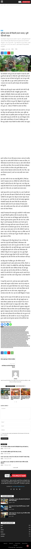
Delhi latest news (11, 329)
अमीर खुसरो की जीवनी (3, 334)
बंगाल (18, 342)
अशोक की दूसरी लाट (15, 334)
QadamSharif (18, 331)
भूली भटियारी (7, 343)
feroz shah (23, 329)
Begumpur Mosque (5, 328)
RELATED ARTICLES (10, 386)
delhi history (4, 329)
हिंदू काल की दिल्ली (10, 347)
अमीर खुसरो (27, 333)
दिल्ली (4, 5)
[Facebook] (2, 53)
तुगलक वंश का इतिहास (22, 338)
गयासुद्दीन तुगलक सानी (12, 337)
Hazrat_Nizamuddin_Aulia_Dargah (7, 331)
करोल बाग (14, 335)
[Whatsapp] (10, 324)
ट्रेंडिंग (2, 527)
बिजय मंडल (25, 342)
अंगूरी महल (6, 333)
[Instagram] (14, 489)
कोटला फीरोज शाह (18, 335)
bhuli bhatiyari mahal (14, 328)
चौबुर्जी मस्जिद (21, 337)
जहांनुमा (9, 338)
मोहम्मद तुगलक (16, 344)
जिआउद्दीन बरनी (13, 338)
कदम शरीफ (10, 335)
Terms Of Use (24, 543)
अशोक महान (25, 334)
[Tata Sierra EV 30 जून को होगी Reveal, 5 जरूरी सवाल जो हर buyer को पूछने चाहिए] (4, 508)
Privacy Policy (17, 543)
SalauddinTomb (25, 331)
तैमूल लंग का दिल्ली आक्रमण (8, 339)
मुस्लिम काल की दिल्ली (4, 344)
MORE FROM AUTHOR (20, 386)
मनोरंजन (2, 530)
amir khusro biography (9, 326)
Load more (15, 467)
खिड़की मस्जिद (28, 335)
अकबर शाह (2, 333)
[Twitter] (5, 53)
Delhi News (18, 329)
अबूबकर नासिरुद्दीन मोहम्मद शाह (20, 333)
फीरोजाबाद (15, 342)
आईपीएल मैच (2, 335)
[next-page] (16, 402)
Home (2, 5)
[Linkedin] (7, 324)
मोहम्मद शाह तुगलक (25, 344)
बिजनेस (2, 532)
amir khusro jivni (18, 326)
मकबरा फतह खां (12, 343)
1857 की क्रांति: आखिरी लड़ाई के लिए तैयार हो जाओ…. (11, 451)
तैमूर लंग (2, 339)
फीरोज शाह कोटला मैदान (4, 342)
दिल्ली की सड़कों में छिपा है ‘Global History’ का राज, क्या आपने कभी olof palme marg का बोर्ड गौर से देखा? (5, 397)
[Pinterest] (8, 53)
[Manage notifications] (27, 546)
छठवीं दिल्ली (26, 337)
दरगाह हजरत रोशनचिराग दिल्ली (16, 339)
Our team (15, 545)
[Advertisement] (15, 18)
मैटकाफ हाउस (11, 344)
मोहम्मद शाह (20, 344)
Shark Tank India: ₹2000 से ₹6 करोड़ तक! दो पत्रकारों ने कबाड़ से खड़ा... (15, 457)
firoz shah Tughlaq (21, 330)
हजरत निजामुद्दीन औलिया (4, 347)
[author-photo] (15, 373)
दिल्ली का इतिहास (25, 339)
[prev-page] (14, 402)
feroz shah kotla (4, 330)
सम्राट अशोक (22, 346)
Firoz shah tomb (12, 330)
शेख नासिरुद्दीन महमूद (17, 346)
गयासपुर (2, 337)
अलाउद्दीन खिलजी (10, 334)
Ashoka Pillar (24, 326)
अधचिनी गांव (14, 333)
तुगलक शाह (28, 338)
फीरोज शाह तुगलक (10, 342)
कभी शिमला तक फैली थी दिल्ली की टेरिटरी (8, 366)
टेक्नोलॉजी (2, 536)
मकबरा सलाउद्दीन (17, 343)
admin (3, 49)
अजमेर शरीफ (10, 333)
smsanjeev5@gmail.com (18, 486)
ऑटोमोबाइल (3, 534)
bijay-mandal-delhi (22, 328)
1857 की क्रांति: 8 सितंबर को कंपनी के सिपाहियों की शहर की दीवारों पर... (15, 446)
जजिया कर (2, 338)
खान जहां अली (23, 335)
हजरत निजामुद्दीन (27, 346)
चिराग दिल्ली (17, 337)
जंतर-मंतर (6, 338)
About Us (5, 543)
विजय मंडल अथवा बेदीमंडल (4, 346)
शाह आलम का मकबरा (11, 346)
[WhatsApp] (12, 53)
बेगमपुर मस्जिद (3, 343)
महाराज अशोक (24, 343)
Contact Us (11, 543)
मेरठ (8, 344)
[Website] (20, 489)
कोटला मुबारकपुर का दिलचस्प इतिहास (8, 359)
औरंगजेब (7, 335)
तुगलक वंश (17, 338)
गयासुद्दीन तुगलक (6, 337)
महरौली (21, 343)
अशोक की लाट (20, 334)
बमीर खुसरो (21, 342)
